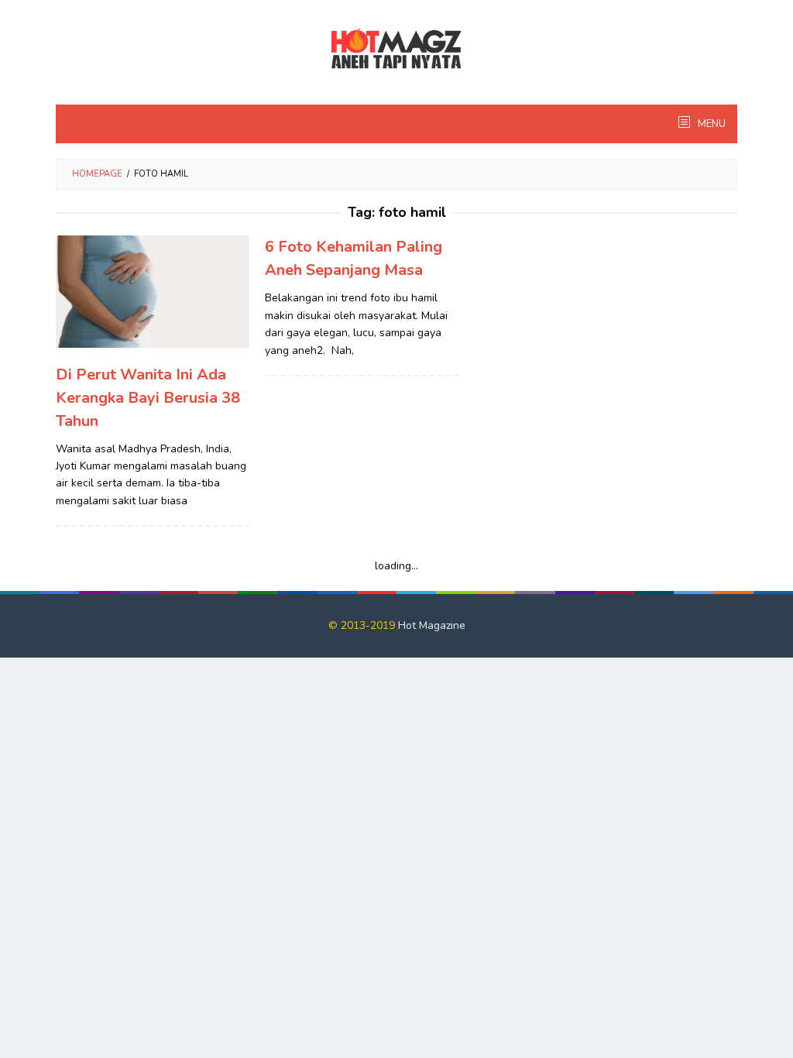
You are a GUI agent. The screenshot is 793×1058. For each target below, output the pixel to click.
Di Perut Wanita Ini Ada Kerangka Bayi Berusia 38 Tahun (148, 397)
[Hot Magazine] (396, 49)
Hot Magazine (431, 625)
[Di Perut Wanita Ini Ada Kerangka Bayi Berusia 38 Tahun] (152, 290)
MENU (710, 124)
